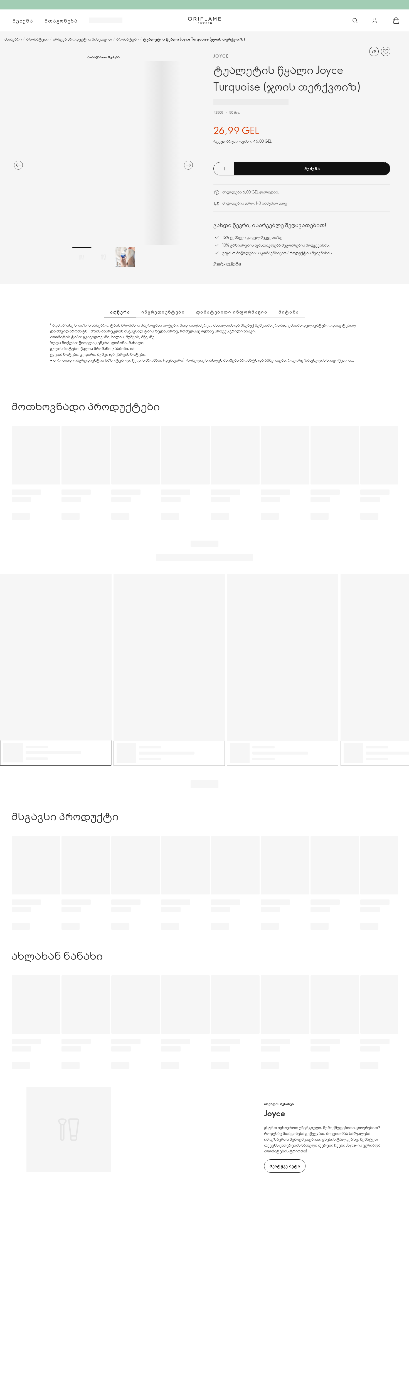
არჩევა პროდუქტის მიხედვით (82, 39)
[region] (103, 153)
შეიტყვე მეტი (227, 263)
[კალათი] (396, 20)
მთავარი (13, 39)
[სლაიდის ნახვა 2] (103, 257)
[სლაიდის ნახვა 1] (82, 257)
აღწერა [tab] (120, 312)
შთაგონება (61, 20)
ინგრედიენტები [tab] (163, 312)
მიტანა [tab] (289, 312)
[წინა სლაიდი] (18, 165)
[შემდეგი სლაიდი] (188, 165)
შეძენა (23, 20)
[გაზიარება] (374, 51)
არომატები (37, 39)
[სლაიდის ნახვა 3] (125, 257)
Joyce (221, 56)
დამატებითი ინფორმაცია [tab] (232, 312)
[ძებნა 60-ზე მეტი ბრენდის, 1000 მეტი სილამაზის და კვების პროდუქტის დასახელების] (355, 20)
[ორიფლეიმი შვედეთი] (204, 20)
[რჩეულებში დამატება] (385, 51)
